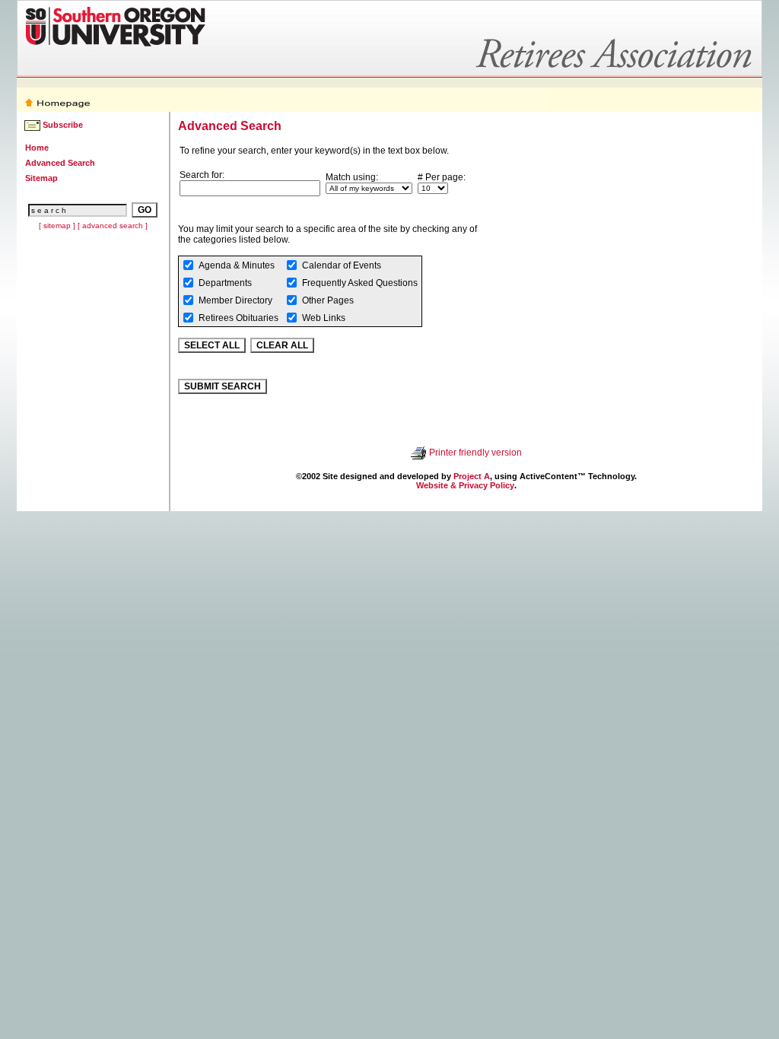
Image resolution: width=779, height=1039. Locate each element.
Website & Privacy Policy (465, 485)
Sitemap (41, 178)
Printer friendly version (475, 452)
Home (37, 147)
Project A (471, 476)
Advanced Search (60, 162)
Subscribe (63, 124)
